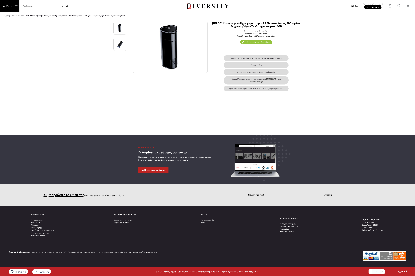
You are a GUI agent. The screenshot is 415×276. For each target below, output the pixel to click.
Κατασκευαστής (18, 16)
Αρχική (7, 16)
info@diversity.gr (256, 81)
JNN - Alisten (30, 16)
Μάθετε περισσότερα (153, 170)
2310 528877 (271, 79)
